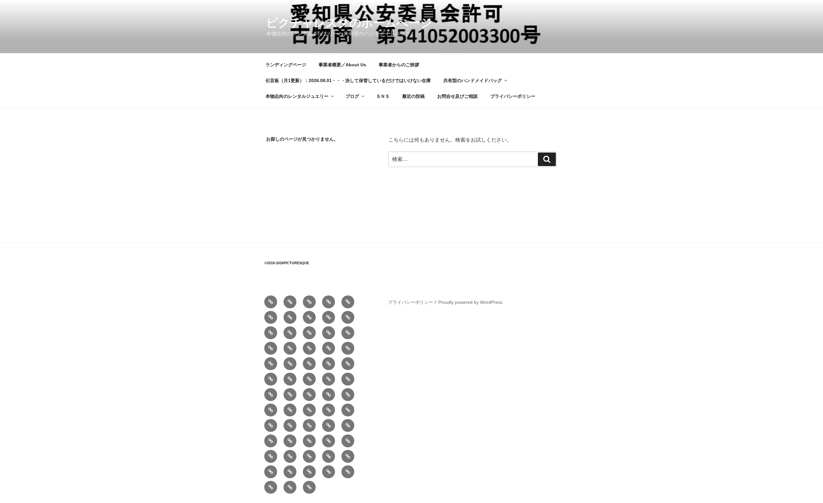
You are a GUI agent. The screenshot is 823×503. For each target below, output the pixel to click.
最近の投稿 (413, 96)
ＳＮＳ (383, 96)
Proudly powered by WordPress (470, 302)
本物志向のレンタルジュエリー (297, 96)
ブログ (352, 96)
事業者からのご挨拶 (399, 64)
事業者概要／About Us (342, 64)
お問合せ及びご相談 (457, 96)
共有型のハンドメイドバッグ (472, 80)
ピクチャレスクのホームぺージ (349, 22)
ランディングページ (286, 64)
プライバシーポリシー (512, 96)
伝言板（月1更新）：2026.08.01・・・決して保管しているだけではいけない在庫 (348, 80)
